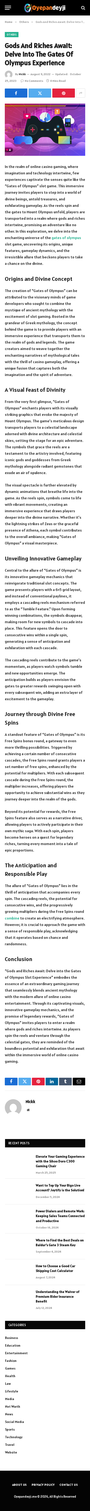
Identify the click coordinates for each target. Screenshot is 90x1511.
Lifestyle (11, 1391)
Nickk (22, 74)
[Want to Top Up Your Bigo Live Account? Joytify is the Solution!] (18, 1191)
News (9, 1414)
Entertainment (16, 1353)
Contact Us (69, 1484)
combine (12, 918)
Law (8, 1383)
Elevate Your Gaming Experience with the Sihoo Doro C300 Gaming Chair (60, 1161)
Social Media (14, 1422)
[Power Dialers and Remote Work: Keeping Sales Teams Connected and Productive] (18, 1217)
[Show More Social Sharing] (80, 93)
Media (9, 1399)
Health (10, 1376)
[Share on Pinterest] (63, 93)
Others (12, 34)
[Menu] (8, 7)
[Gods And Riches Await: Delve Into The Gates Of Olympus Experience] (45, 130)
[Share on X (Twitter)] (40, 93)
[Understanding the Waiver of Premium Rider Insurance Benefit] (18, 1298)
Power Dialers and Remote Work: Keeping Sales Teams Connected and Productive (60, 1216)
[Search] (82, 7)
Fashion (11, 1361)
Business (11, 1338)
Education (12, 1345)
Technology (14, 1437)
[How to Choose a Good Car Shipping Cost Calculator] (18, 1272)
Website (11, 1452)
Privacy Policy (43, 1484)
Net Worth (12, 1406)
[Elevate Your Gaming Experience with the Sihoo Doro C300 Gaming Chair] (18, 1163)
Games (10, 1368)
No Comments (34, 81)
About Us (19, 1484)
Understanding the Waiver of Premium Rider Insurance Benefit (57, 1296)
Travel (9, 1445)
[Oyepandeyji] (45, 8)
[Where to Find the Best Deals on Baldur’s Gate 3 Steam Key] (18, 1246)
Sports (10, 1429)
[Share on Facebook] (16, 93)
